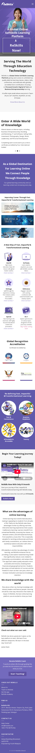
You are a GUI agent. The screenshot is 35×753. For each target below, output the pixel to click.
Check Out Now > (9, 273)
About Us (4, 685)
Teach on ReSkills (7, 687)
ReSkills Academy (7, 692)
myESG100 (4, 739)
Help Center (5, 721)
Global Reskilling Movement (10, 737)
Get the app (5, 690)
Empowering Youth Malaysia (11, 741)
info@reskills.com (7, 723)
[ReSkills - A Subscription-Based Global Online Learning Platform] (7, 4)
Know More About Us (17, 102)
